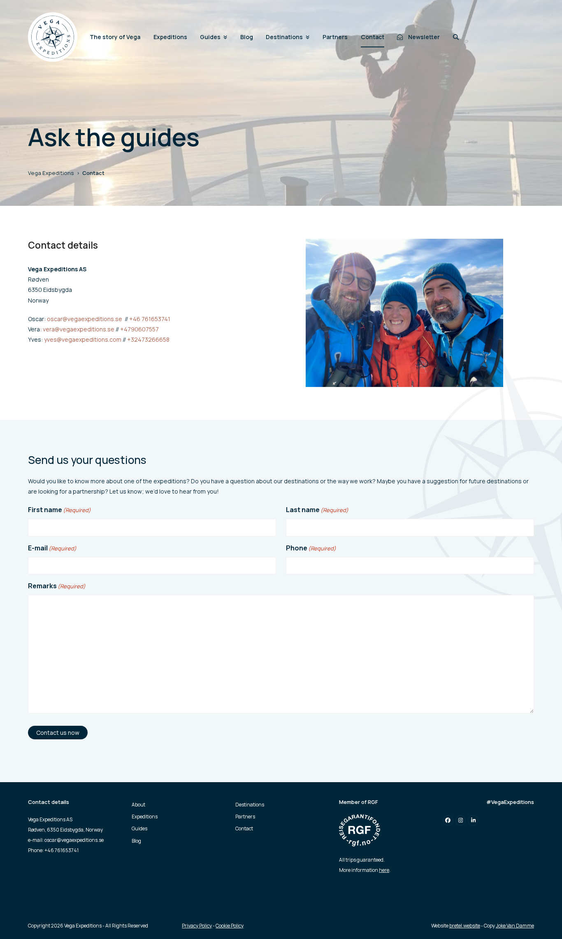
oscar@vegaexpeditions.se (84, 319)
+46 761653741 (149, 319)
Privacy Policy (197, 925)
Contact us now (57, 732)
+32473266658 (148, 339)
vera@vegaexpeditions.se (78, 329)
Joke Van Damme (515, 925)
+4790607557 (139, 329)
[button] (456, 37)
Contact (244, 828)
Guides (139, 828)
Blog (136, 840)
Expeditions (145, 816)
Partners (245, 816)
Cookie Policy (230, 925)
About (138, 804)
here (384, 870)
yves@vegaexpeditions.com (82, 339)
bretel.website (464, 925)
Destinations (249, 804)
